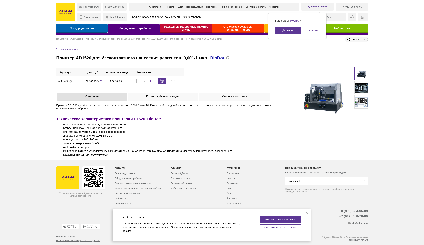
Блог (180, 6)
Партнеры (211, 6)
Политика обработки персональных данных (78, 240)
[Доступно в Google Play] (90, 226)
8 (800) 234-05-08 (354, 211)
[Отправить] (363, 181)
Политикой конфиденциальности (162, 223)
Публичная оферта (65, 236)
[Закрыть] (307, 213)
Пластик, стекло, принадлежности (133, 183)
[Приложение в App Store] (70, 226)
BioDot (217, 57)
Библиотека (342, 28)
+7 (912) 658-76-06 (353, 216)
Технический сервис (231, 6)
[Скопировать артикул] (71, 81)
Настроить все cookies (280, 228)
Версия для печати (358, 240)
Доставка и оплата (256, 6)
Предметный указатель (127, 193)
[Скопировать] (228, 57)
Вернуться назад (69, 49)
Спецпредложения (82, 28)
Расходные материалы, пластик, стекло (186, 28)
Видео (230, 193)
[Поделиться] (233, 57)
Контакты (274, 6)
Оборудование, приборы (134, 28)
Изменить (314, 30)
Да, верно (288, 30)
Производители (194, 6)
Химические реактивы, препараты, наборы (238, 28)
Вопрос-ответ (234, 203)
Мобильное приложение (184, 188)
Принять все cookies (280, 220)
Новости (170, 6)
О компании (155, 6)
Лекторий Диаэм (179, 173)
